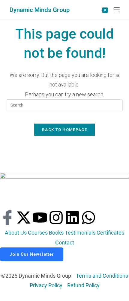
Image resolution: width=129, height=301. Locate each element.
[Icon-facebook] (7, 217)
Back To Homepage (64, 129)
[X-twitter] (23, 217)
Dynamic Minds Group (40, 9)
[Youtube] (39, 217)
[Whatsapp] (88, 217)
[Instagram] (56, 217)
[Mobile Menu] (114, 10)
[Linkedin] (72, 217)
